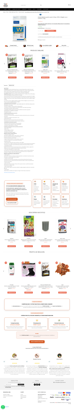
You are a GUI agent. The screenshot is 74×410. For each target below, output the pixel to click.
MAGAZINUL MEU (7, 392)
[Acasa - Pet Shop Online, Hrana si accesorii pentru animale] (9, 5)
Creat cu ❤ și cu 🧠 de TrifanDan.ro (56, 402)
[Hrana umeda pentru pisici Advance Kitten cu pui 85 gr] (12, 226)
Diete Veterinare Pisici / (13, 12)
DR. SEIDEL (12, 284)
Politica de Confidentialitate (8, 395)
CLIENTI (22, 392)
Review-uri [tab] (11, 85)
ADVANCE (11, 238)
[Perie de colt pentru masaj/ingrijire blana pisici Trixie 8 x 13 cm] (45, 226)
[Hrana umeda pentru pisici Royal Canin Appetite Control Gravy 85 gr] (62, 226)
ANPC (21, 398)
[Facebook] (35, 385)
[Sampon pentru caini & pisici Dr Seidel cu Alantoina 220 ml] (12, 269)
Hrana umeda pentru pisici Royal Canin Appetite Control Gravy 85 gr (62, 240)
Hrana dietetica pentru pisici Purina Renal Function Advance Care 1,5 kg (45, 286)
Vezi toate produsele (11, 199)
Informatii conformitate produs (9, 172)
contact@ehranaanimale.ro (60, 382)
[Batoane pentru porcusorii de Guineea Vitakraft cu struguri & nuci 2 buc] (28, 226)
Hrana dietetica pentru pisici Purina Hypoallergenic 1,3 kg (12, 71)
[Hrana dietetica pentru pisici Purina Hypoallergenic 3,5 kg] (28, 61)
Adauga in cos (50, 30)
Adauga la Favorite (42, 39)
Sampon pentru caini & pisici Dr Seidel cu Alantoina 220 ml (11, 286)
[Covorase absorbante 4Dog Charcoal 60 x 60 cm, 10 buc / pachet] (28, 269)
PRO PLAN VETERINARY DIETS (12, 69)
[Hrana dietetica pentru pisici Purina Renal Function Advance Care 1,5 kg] (45, 269)
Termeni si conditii (6, 394)
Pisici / (7, 12)
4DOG (29, 284)
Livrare (22, 394)
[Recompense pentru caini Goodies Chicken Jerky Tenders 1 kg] (62, 269)
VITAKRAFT (28, 238)
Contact (4, 397)
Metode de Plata (23, 395)
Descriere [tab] (5, 85)
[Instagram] (39, 385)
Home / (4, 12)
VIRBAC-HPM (45, 69)
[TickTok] (37, 385)
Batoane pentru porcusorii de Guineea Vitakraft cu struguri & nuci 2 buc (28, 240)
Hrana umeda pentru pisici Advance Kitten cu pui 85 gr (12, 240)
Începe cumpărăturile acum (37, 341)
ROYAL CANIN (62, 238)
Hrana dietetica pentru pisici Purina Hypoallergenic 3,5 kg (29, 71)
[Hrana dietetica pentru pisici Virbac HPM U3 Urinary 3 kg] (45, 61)
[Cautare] (41, 5)
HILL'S (62, 69)
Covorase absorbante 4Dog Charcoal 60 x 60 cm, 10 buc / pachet (28, 286)
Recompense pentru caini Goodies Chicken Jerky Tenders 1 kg (62, 286)
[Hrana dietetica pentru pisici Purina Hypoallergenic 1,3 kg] (12, 61)
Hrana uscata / (22, 12)
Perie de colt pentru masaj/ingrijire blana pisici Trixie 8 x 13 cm (45, 240)
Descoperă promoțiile (11, 202)
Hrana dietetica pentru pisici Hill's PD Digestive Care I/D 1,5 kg (62, 71)
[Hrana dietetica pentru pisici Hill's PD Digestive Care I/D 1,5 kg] (61, 61)
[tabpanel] (19, 28)
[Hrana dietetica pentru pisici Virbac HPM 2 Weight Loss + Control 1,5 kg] (19, 28)
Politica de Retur (23, 397)
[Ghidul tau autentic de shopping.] (6, 407)
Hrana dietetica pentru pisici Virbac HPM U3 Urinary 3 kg (45, 71)
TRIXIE (45, 238)
